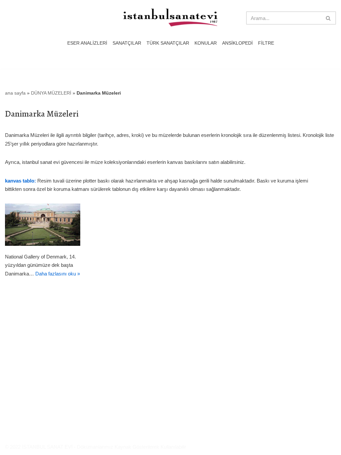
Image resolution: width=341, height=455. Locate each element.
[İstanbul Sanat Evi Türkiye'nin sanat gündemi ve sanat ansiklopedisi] (170, 18)
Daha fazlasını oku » (57, 273)
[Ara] (328, 18)
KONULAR (205, 43)
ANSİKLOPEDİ (237, 43)
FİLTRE (266, 43)
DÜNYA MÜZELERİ (51, 93)
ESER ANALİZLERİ (87, 43)
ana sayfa (15, 93)
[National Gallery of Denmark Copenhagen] (42, 225)
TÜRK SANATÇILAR (168, 43)
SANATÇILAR (127, 43)
